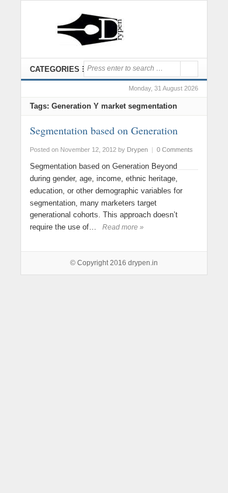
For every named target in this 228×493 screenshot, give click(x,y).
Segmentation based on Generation (104, 130)
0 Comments (175, 149)
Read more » (123, 227)
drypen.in (143, 263)
